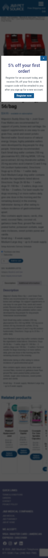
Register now (24, 95)
